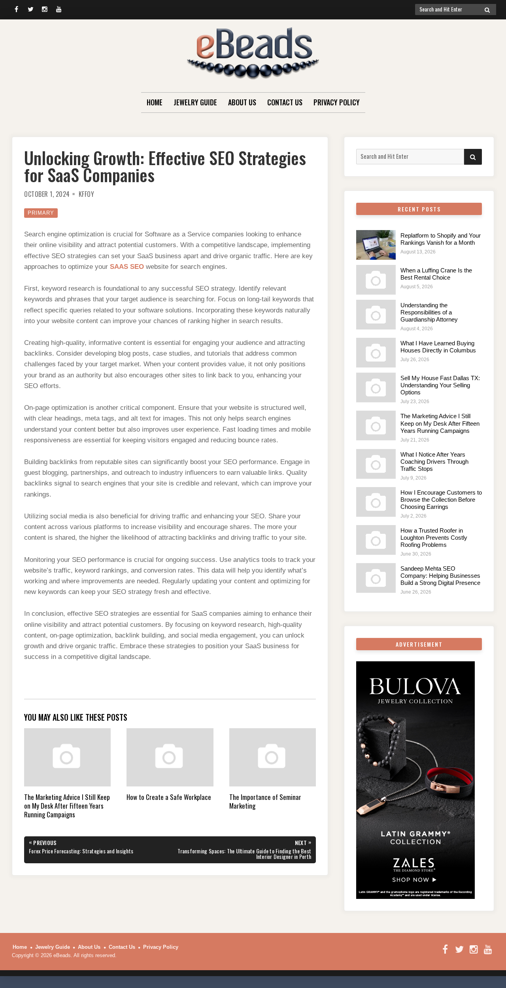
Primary (41, 213)
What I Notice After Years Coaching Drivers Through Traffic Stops (434, 461)
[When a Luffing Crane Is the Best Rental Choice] (376, 280)
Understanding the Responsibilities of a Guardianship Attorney (429, 312)
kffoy (86, 194)
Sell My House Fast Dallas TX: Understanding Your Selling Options (440, 385)
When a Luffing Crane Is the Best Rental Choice (436, 274)
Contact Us (284, 102)
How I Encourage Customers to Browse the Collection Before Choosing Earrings (441, 499)
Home (154, 102)
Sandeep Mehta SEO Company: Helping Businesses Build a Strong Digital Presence (440, 575)
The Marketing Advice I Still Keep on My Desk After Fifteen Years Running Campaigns (440, 423)
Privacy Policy (336, 102)
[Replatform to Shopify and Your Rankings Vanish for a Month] (376, 245)
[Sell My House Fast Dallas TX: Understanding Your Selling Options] (376, 387)
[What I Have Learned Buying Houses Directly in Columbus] (376, 352)
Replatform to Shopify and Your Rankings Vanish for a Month (440, 239)
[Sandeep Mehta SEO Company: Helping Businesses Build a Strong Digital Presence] (376, 578)
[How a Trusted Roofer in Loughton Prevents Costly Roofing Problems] (376, 540)
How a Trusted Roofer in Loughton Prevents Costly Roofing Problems (433, 537)
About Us (242, 102)
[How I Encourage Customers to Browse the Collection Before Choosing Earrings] (376, 502)
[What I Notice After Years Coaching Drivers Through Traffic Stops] (376, 464)
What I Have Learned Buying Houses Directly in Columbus (438, 347)
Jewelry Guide (195, 102)
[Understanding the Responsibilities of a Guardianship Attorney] (376, 314)
